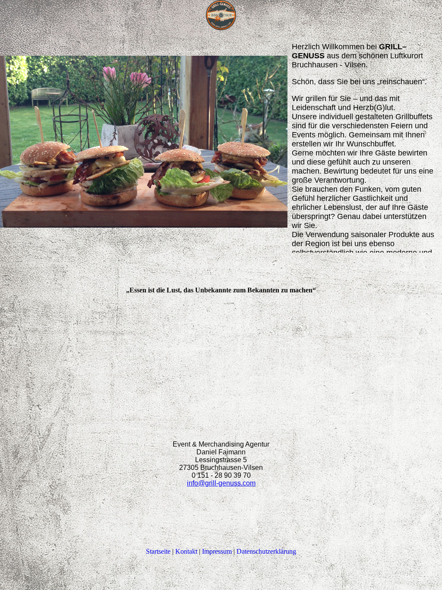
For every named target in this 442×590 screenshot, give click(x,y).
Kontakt (186, 551)
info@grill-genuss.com (221, 483)
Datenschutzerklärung (266, 551)
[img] (221, 15)
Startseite (158, 551)
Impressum (217, 551)
